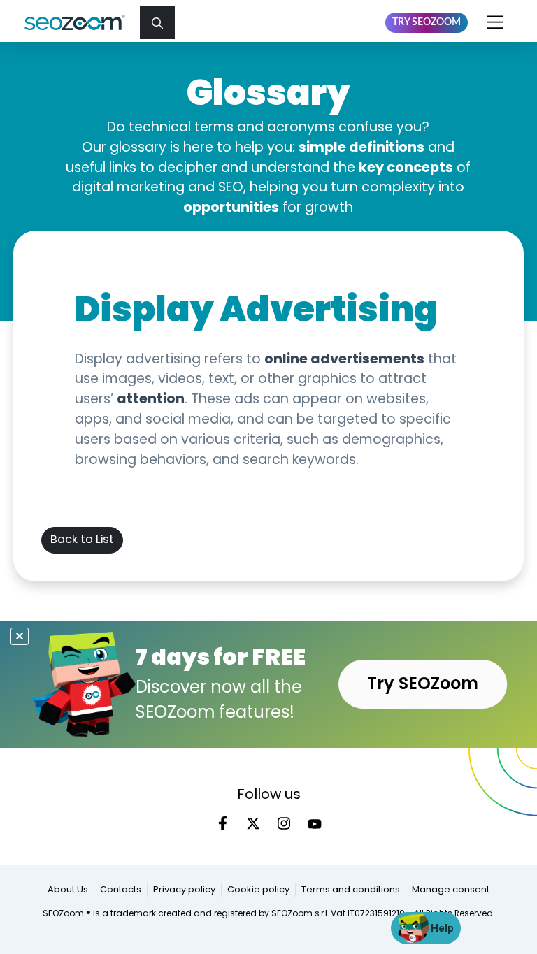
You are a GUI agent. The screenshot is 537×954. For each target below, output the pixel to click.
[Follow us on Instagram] (284, 823)
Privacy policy (184, 890)
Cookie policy (258, 890)
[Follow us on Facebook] (222, 823)
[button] (157, 22)
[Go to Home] (80, 22)
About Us (68, 890)
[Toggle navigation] (496, 22)
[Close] (19, 636)
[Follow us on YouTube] (315, 823)
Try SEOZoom (426, 22)
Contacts (120, 890)
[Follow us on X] (253, 823)
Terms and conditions (350, 890)
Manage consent (450, 890)
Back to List (82, 540)
